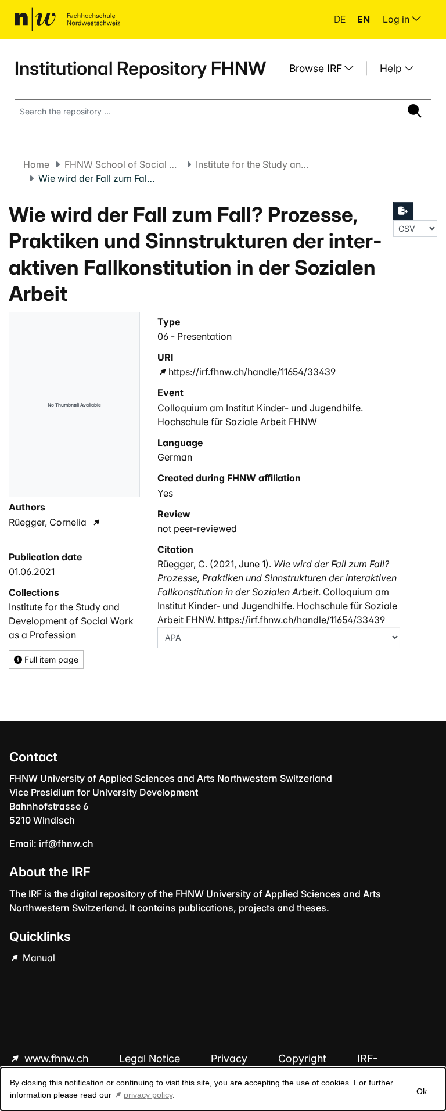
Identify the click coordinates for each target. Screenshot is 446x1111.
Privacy (230, 1058)
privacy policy (148, 1094)
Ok (421, 1091)
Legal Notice (151, 1058)
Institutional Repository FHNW (140, 68)
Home (36, 164)
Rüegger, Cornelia (48, 522)
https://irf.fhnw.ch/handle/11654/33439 (252, 371)
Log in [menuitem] (397, 19)
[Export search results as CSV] (403, 211)
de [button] (341, 19)
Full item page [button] (50, 659)
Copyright (303, 1058)
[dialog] (223, 1089)
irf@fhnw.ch (66, 843)
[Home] (67, 19)
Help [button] (392, 68)
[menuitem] (325, 68)
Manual (37, 957)
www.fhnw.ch (56, 1058)
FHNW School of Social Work (122, 164)
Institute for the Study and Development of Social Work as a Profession (254, 164)
